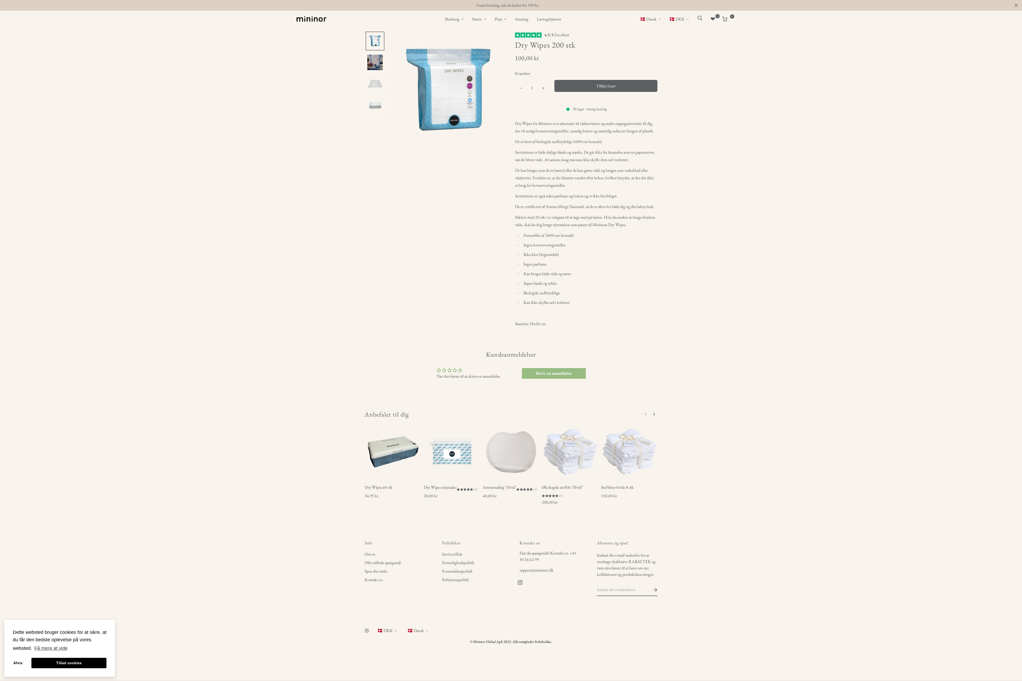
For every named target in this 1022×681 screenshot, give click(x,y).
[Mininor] (311, 19)
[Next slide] (654, 414)
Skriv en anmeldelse (554, 373)
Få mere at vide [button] (51, 648)
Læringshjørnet (549, 19)
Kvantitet (522, 73)
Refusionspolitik (455, 579)
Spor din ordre (376, 571)
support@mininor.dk (537, 570)
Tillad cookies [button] (69, 663)
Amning (521, 19)
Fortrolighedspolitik (458, 562)
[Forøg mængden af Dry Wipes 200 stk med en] (543, 88)
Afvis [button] (18, 663)
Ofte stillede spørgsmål (383, 562)
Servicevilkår (452, 554)
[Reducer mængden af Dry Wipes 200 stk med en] (521, 88)
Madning (452, 19)
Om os (370, 554)
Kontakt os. (559, 553)
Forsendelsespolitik (457, 571)
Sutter (477, 19)
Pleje (498, 19)
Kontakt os (373, 579)
